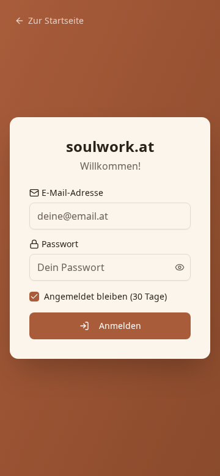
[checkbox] (34, 296)
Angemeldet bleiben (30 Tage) (105, 296)
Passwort (60, 244)
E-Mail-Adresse (72, 193)
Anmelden (120, 325)
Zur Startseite (56, 20)
